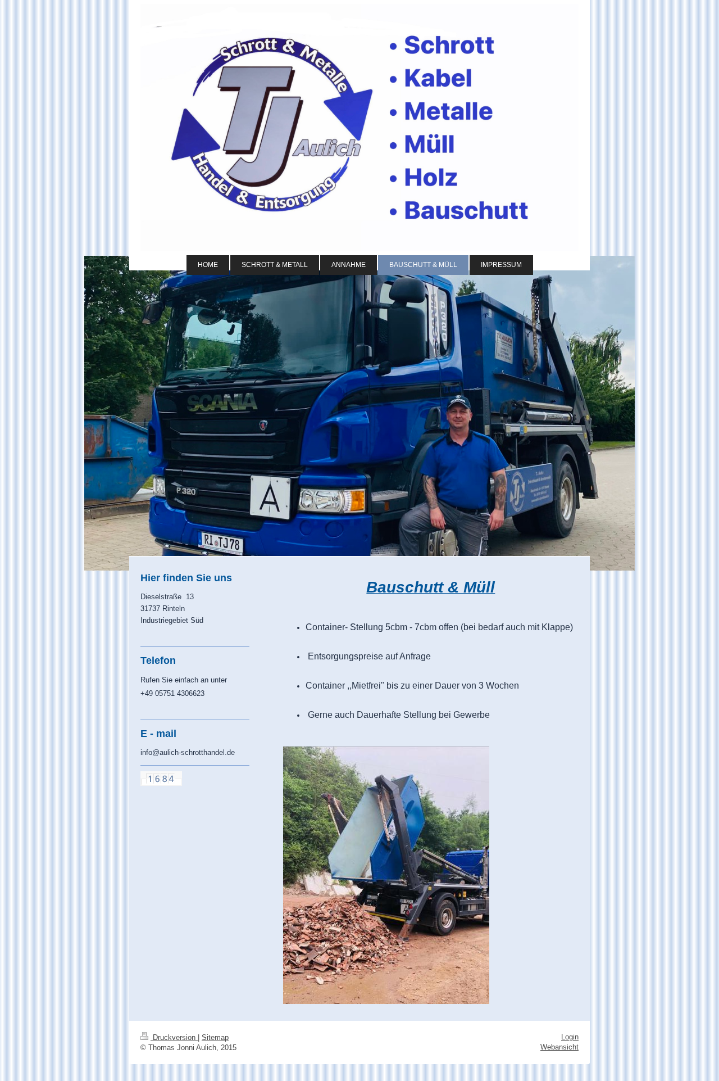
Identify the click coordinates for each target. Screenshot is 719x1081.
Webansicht (559, 1047)
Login (570, 1037)
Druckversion (174, 1037)
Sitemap (215, 1037)
